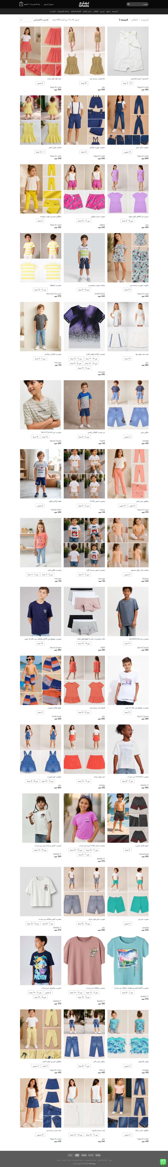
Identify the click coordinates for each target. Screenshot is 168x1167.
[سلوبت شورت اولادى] (84, 120)
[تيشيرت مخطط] (40, 257)
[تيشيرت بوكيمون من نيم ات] (40, 960)
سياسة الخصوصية (63, 11)
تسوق (108, 11)
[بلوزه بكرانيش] (128, 1034)
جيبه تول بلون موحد (54, 78)
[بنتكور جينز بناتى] (84, 1034)
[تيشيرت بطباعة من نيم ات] (84, 960)
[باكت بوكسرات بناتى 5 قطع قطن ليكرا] (84, 611)
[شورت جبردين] (128, 891)
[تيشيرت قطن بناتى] (40, 542)
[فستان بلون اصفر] (40, 120)
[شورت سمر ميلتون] (84, 189)
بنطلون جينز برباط (142, 1130)
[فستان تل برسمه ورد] (84, 680)
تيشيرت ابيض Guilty (97, 501)
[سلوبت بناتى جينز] (128, 120)
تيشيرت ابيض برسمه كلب (95, 570)
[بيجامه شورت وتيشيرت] (84, 257)
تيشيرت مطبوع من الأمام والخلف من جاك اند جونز (43, 639)
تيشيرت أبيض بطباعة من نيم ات (49, 919)
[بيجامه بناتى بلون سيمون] (128, 542)
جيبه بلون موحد (99, 777)
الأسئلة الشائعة (76, 11)
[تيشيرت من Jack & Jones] (40, 405)
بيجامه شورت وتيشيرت (96, 285)
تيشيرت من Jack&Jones (139, 639)
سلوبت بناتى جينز (142, 147)
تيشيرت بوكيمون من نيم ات (51, 988)
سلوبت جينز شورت (54, 777)
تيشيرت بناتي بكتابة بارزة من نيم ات (92, 845)
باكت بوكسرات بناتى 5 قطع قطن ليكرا (91, 639)
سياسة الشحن (66, 1160)
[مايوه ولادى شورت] (40, 680)
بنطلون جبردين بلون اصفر (52, 1061)
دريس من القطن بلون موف (139, 216)
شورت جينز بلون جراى (96, 919)
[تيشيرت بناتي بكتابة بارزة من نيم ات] (84, 818)
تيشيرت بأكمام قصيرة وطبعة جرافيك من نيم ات (131, 988)
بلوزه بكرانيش (143, 1061)
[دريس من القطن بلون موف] (128, 189)
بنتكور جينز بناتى (99, 1061)
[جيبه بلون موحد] (84, 749)
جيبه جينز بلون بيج (142, 354)
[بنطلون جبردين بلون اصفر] (40, 1034)
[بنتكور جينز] (128, 405)
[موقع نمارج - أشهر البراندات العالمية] (84, 4)
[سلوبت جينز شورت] (40, 749)
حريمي (102, 11)
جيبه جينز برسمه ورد (53, 1130)
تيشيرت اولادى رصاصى (53, 354)
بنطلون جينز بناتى (142, 501)
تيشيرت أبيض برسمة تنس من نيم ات (48, 845)
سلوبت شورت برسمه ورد (139, 285)
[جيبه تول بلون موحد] (40, 51)
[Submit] (128, 4)
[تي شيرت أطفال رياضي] (84, 405)
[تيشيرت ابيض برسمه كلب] (84, 542)
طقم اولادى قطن (55, 501)
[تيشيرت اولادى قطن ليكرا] (84, 326)
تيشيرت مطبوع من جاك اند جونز (137, 708)
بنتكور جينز (145, 432)
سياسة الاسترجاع (78, 1160)
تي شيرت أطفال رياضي (96, 432)
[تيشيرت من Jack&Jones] (128, 611)
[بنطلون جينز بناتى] (128, 473)
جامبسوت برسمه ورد (97, 78)
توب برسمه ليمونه (98, 1130)
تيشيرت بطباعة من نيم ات (95, 988)
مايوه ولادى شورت (54, 708)
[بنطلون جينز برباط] (128, 1103)
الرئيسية (115, 11)
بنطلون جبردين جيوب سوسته (50, 216)
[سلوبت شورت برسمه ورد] (128, 257)
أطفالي (95, 11)
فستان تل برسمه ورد (97, 708)
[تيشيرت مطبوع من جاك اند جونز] (128, 680)
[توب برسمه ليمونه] (84, 1103)
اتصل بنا (53, 11)
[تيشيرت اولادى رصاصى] (40, 326)
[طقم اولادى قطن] (40, 473)
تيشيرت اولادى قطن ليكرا (95, 354)
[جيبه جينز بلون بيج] (128, 326)
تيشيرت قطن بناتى (54, 570)
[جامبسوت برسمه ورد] (84, 51)
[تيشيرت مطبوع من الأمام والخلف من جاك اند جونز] (40, 611)
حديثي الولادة (87, 11)
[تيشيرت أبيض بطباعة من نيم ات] (40, 891)
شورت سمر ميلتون (98, 216)
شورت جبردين (143, 919)
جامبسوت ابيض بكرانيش (140, 78)
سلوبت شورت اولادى (97, 147)
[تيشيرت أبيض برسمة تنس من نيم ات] (40, 818)
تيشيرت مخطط (55, 285)
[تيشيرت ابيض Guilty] (84, 473)
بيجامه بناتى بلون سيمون (140, 570)
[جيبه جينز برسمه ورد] (40, 1103)
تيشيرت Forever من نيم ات (138, 777)
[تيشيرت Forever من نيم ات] (128, 749)
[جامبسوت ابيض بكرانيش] (128, 51)
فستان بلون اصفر (55, 147)
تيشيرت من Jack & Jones (51, 432)
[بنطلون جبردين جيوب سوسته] (40, 189)
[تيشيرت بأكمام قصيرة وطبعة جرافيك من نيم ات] (128, 960)
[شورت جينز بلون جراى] (84, 891)
